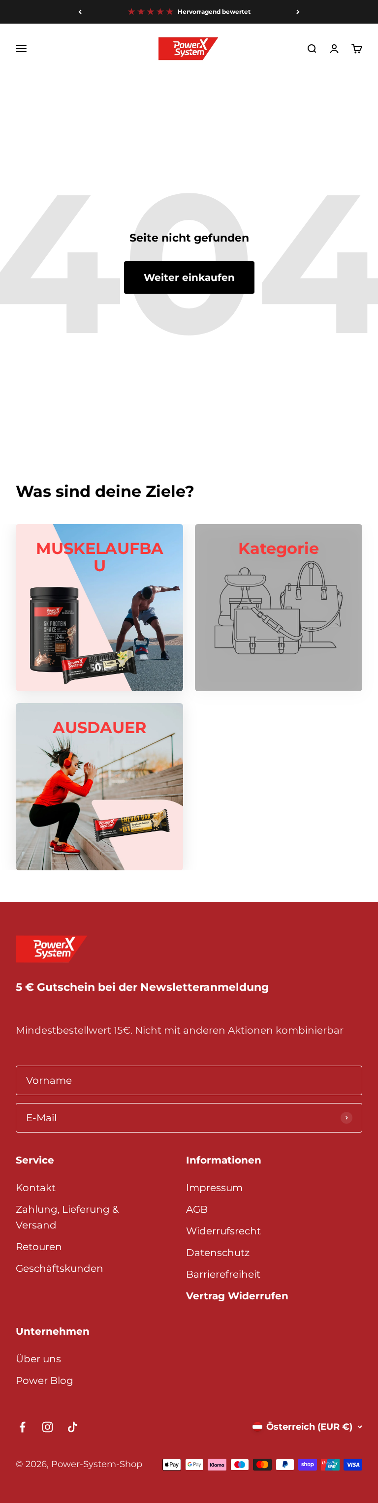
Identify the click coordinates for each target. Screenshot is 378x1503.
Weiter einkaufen (189, 277)
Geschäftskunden (59, 1268)
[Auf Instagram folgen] (47, 1427)
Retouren (39, 1247)
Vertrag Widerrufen (237, 1296)
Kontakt (36, 1188)
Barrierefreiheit (223, 1274)
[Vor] (298, 12)
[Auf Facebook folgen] (22, 1427)
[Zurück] (80, 12)
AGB (197, 1209)
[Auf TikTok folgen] (72, 1427)
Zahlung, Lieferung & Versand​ (67, 1217)
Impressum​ (214, 1188)
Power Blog (44, 1380)
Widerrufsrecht (223, 1231)
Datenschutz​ (218, 1252)
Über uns (38, 1359)
